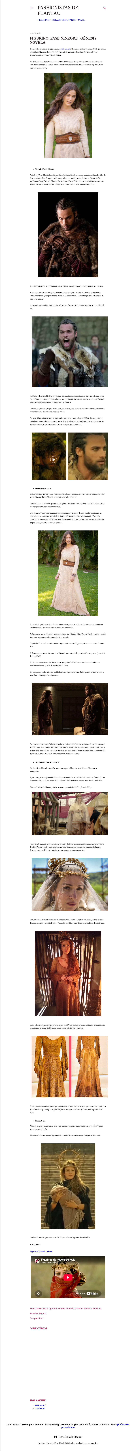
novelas (79, 1308)
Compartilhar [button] (36, 1318)
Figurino (43, 20)
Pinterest (40, 1405)
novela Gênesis (65, 49)
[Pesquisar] (104, 7)
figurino (53, 1308)
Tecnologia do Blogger (70, 1437)
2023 (45, 1308)
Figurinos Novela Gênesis (41, 1251)
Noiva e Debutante (64, 20)
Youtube (39, 1408)
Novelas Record (38, 1313)
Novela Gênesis (66, 1308)
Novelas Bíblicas (92, 1308)
